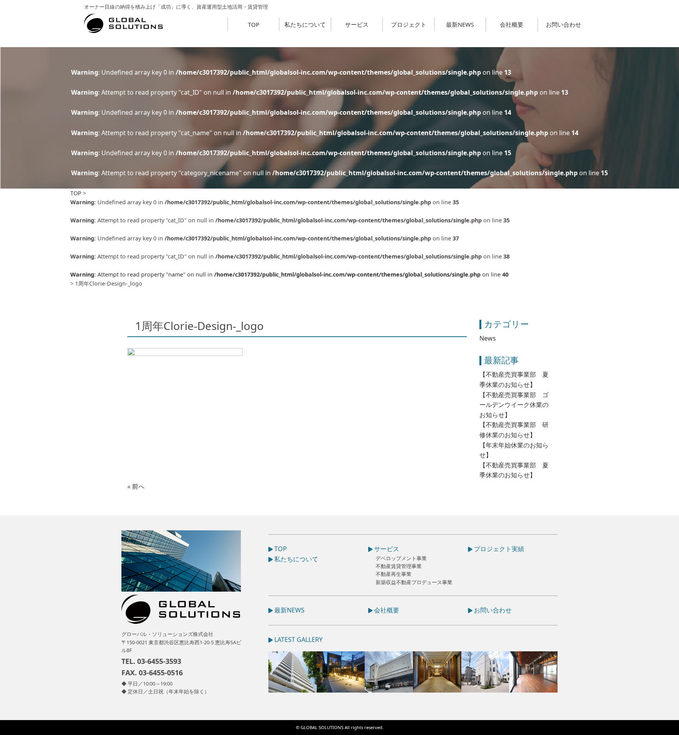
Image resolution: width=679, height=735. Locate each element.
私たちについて (305, 24)
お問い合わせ (563, 24)
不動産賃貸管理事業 (399, 566)
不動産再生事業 (393, 573)
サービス (357, 24)
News (487, 338)
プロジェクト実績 (498, 548)
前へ (138, 486)
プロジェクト (408, 24)
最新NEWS (460, 24)
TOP (253, 24)
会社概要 (511, 24)
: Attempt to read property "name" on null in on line (289, 274)
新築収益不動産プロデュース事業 (414, 582)
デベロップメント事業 (401, 558)
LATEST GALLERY (298, 639)
